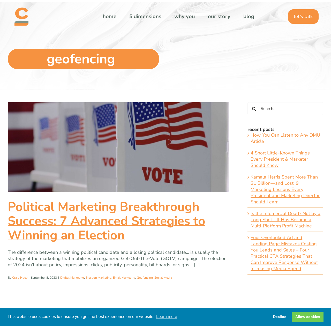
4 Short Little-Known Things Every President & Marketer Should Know (280, 159)
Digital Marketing (72, 278)
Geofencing (145, 278)
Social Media (163, 278)
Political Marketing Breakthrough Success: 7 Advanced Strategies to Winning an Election (106, 221)
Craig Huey (19, 278)
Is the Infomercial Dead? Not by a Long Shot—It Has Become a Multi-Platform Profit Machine (285, 219)
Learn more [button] (166, 316)
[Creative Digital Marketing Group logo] (21, 10)
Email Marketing (124, 278)
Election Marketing (98, 278)
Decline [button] (279, 317)
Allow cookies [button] (307, 317)
